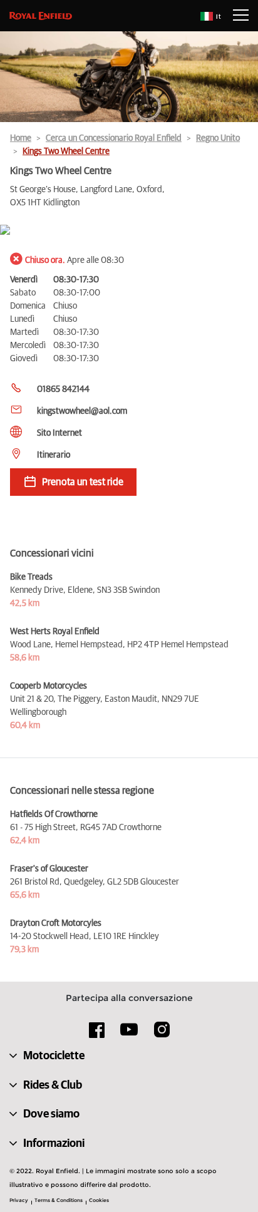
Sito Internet (59, 433)
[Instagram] (161, 1034)
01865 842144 (63, 389)
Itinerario (53, 455)
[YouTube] (129, 1034)
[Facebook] (97, 1034)
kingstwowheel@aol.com (82, 411)
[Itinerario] (129, 231)
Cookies (99, 1200)
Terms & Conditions (58, 1200)
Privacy (18, 1200)
